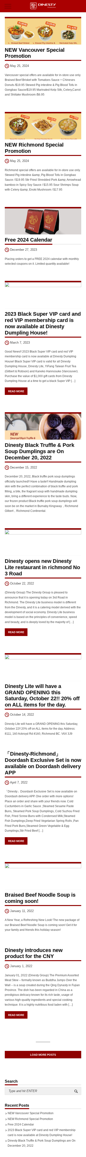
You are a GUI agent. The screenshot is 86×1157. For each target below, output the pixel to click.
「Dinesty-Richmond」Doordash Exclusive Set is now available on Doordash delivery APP (43, 763)
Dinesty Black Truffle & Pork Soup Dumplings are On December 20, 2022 (39, 451)
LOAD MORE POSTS (43, 1054)
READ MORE (16, 391)
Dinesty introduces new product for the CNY (34, 953)
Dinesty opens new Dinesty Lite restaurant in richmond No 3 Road (42, 567)
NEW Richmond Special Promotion (30, 1119)
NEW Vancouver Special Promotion (31, 1113)
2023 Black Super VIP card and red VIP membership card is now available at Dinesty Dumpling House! (43, 323)
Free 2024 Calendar (28, 240)
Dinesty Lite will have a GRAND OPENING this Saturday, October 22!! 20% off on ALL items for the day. (42, 695)
